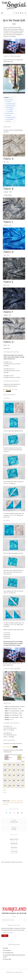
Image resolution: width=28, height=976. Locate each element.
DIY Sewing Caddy (7, 959)
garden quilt (20, 800)
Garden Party (13, 800)
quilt (22, 802)
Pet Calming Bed (7, 950)
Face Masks (5, 948)
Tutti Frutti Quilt (14, 851)
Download (8, 391)
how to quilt (6, 802)
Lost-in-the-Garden (8, 746)
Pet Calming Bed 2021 (8, 952)
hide (10, 97)
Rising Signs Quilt (14, 843)
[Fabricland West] (14, 5)
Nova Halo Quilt (14, 847)
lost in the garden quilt (14, 802)
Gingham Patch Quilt (14, 839)
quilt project (6, 804)
